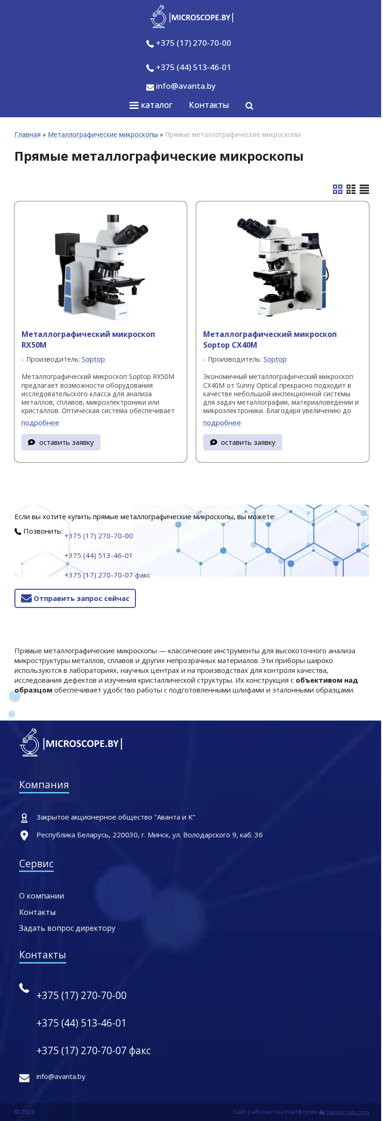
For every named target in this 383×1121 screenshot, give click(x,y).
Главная (27, 134)
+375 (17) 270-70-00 (193, 42)
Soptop (93, 359)
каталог (156, 104)
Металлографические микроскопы (103, 134)
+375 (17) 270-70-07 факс (107, 574)
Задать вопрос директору (67, 928)
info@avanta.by (185, 85)
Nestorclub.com (348, 1111)
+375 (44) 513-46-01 (193, 67)
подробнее (40, 422)
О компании (41, 896)
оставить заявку (66, 442)
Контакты (209, 104)
